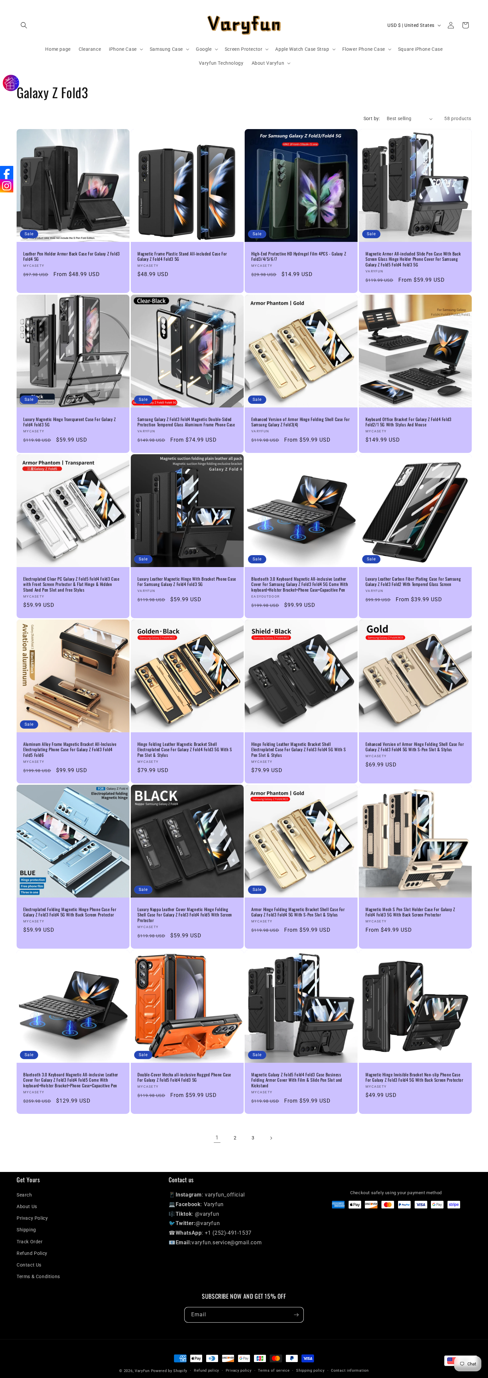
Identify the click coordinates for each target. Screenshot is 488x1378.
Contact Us (29, 1265)
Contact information (349, 1370)
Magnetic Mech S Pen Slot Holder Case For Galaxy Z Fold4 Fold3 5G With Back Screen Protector (410, 912)
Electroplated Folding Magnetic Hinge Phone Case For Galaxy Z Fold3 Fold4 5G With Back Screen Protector (70, 912)
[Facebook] (6, 172)
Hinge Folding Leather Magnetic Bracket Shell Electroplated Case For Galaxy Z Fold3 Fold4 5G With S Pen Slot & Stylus (298, 749)
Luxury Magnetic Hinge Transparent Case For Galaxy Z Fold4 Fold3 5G (69, 421)
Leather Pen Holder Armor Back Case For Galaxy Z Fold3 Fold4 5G (71, 256)
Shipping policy (310, 1370)
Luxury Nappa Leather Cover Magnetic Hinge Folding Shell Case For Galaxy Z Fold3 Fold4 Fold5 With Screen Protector (184, 915)
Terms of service (273, 1370)
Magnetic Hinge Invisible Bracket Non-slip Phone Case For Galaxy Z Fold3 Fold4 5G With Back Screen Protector (414, 1077)
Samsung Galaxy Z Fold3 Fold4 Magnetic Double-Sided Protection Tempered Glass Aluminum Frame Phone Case (186, 421)
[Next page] (271, 1138)
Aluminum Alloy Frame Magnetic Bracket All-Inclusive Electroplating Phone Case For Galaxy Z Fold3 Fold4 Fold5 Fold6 (70, 749)
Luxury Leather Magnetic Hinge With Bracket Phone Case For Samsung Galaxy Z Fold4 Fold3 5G (186, 581)
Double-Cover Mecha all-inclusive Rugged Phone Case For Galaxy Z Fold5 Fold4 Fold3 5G (184, 1077)
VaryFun (142, 1371)
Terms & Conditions (38, 1276)
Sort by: (372, 118)
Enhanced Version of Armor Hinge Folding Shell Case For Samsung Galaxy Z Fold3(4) (300, 421)
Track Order (30, 1241)
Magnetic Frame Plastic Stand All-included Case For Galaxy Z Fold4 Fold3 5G (182, 256)
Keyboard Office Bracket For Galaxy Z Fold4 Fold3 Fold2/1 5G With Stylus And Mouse (408, 421)
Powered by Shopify (169, 1371)
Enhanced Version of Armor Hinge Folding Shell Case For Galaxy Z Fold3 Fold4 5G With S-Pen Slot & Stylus (415, 747)
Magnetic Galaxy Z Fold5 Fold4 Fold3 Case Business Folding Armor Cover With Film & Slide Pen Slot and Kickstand (296, 1080)
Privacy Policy (32, 1218)
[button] (24, 25)
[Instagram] (6, 185)
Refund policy (206, 1370)
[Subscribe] (296, 1315)
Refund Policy (32, 1253)
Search (24, 1194)
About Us (27, 1206)
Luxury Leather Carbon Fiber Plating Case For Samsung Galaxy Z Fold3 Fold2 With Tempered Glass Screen (413, 581)
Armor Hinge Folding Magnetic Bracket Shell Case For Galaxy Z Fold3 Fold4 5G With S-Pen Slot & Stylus (298, 912)
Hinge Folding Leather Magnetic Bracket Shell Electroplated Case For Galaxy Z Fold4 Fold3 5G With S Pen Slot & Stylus (184, 749)
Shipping (26, 1229)
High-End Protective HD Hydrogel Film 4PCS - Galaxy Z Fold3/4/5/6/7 (298, 256)
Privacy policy (239, 1370)
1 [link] (217, 1137)
